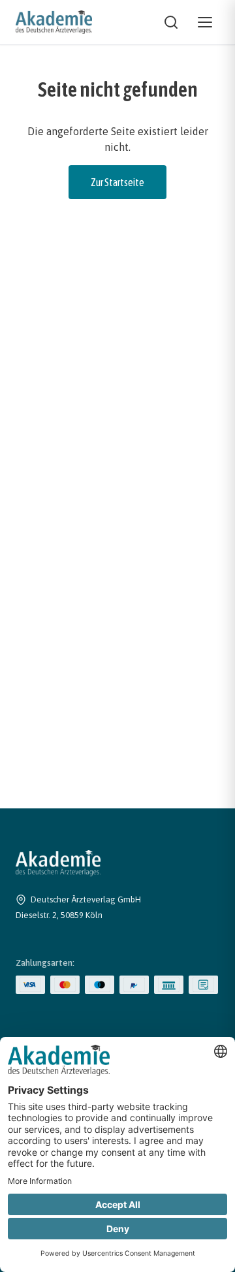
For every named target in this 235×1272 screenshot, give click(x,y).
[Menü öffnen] (205, 22)
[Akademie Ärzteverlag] (54, 22)
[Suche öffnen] (171, 22)
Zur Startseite (117, 182)
